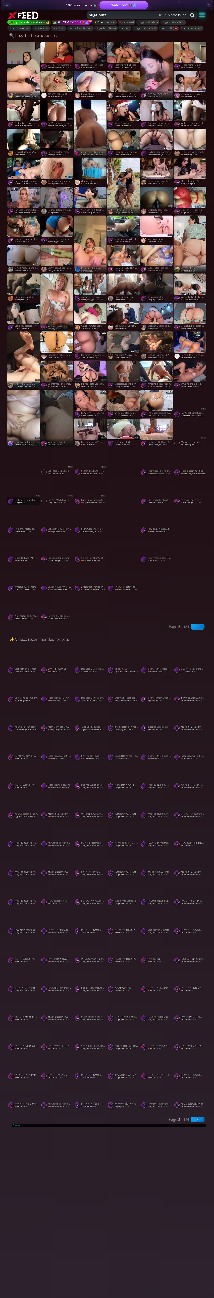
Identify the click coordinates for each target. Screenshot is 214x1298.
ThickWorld (56, 97)
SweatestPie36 (91, 700)
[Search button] (192, 15)
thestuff (122, 444)
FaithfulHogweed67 (27, 125)
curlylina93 (56, 270)
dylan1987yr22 (158, 444)
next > (197, 626)
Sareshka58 (23, 270)
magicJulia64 (57, 183)
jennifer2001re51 (26, 183)
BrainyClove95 (57, 531)
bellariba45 (23, 155)
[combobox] (137, 15)
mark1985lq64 (124, 416)
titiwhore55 (156, 560)
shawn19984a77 (191, 125)
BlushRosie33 (90, 758)
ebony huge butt (19, 28)
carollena (188, 671)
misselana (122, 758)
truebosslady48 (91, 531)
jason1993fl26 (190, 386)
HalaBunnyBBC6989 (128, 97)
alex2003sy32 (157, 502)
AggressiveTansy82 (27, 816)
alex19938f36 (90, 358)
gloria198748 (24, 619)
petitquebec (89, 183)
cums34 (55, 358)
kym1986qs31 (190, 67)
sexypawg (188, 444)
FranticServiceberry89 (61, 787)
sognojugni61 (24, 700)
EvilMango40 (57, 241)
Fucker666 (122, 328)
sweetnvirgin (190, 155)
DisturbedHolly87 (159, 155)
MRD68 (155, 97)
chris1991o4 (90, 416)
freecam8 (89, 386)
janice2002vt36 (25, 589)
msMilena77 (56, 758)
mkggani (22, 503)
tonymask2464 (59, 67)
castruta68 (123, 300)
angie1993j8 (189, 183)
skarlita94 (155, 758)
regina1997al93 (191, 213)
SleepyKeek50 (57, 155)
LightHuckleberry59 (127, 671)
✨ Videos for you (104, 22)
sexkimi (55, 671)
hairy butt (58, 28)
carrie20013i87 (124, 125)
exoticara (22, 560)
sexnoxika (89, 671)
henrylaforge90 (92, 300)
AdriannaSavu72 (126, 561)
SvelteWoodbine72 (159, 386)
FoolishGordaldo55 (126, 700)
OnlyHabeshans (125, 213)
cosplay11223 (157, 300)
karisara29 (156, 358)
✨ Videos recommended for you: (39, 639)
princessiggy (89, 271)
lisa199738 (89, 67)
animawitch (89, 328)
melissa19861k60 (159, 473)
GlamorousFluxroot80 (194, 416)
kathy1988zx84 (191, 300)
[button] (202, 15)
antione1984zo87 (126, 589)
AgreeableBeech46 (26, 97)
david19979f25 (58, 619)
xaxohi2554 (189, 97)
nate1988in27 (124, 241)
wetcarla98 (156, 671)
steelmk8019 (24, 445)
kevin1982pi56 (91, 213)
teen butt (166, 28)
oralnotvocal (90, 97)
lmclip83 (155, 241)
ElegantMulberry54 (60, 125)
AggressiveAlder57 (92, 729)
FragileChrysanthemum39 (194, 473)
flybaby (55, 329)
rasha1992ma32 (125, 67)
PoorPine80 (55, 445)
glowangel (122, 358)
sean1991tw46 (124, 155)
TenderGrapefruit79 (27, 729)
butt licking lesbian (80, 28)
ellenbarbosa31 (58, 700)
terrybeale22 (156, 328)
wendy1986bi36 (158, 531)
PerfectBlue (189, 271)
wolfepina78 (23, 300)
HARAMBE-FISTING (26, 387)
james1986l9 (23, 328)
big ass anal (126, 22)
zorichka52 (156, 183)
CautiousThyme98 (126, 503)
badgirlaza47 (57, 213)
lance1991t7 (157, 416)
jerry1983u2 (189, 328)
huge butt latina (148, 22)
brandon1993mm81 (93, 589)
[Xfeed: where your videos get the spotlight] (23, 15)
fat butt (125, 28)
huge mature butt (173, 22)
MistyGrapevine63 (93, 502)
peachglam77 (57, 473)
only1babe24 (57, 502)
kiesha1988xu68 (92, 473)
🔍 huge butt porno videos (33, 35)
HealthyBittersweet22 (28, 213)
